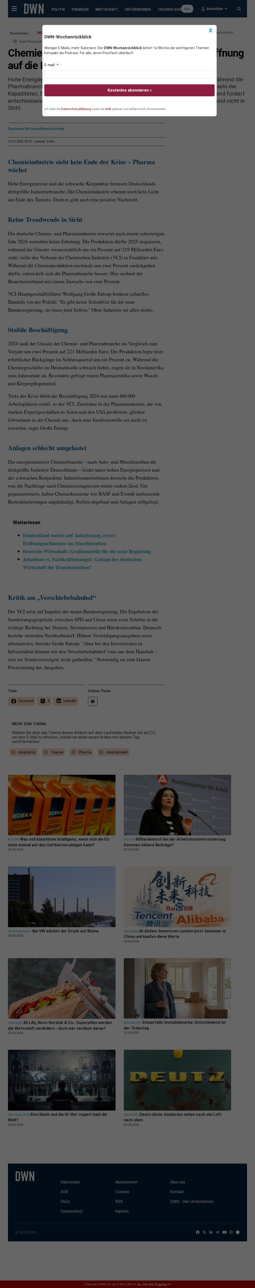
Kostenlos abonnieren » (130, 90)
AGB (108, 109)
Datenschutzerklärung (76, 109)
